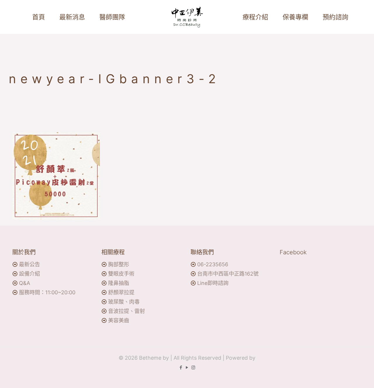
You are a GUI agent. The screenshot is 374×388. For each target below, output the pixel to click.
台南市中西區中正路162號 (228, 274)
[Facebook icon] (181, 367)
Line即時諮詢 (212, 283)
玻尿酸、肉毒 (124, 302)
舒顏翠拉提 (121, 292)
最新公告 (29, 264)
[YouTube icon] (187, 367)
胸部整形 (118, 264)
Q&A (24, 283)
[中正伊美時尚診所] (187, 17)
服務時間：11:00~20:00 (47, 292)
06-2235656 (212, 264)
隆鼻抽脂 (118, 283)
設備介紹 (29, 274)
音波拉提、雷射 (126, 311)
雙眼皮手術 (121, 274)
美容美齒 (118, 320)
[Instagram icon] (193, 367)
